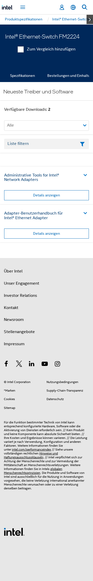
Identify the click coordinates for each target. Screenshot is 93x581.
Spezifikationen (22, 75)
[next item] (90, 19)
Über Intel (13, 271)
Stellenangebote (19, 331)
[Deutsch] (73, 7)
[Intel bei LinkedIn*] (31, 364)
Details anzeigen (46, 195)
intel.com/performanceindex (31, 449)
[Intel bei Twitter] (19, 364)
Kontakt (11, 307)
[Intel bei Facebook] (6, 364)
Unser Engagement (21, 283)
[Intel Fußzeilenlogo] (14, 531)
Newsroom (14, 319)
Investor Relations (20, 295)
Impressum (14, 344)
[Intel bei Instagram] (57, 364)
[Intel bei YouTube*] (44, 364)
